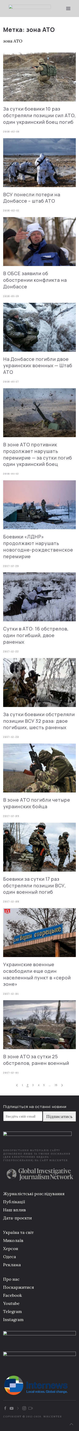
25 (56, 1085)
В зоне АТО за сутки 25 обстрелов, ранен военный (36, 1059)
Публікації (14, 1201)
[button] (68, 8)
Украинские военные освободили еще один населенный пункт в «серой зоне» (37, 974)
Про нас (11, 1279)
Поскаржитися (18, 1287)
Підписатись (59, 1116)
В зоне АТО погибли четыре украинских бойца (36, 803)
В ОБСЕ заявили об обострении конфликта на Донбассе (35, 280)
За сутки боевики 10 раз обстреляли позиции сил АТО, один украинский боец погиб (39, 115)
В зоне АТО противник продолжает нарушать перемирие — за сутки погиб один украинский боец (37, 454)
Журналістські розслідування (33, 1193)
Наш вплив (14, 1209)
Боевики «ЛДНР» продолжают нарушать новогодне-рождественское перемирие (38, 546)
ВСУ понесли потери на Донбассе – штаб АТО (31, 197)
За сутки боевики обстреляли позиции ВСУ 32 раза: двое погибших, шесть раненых (39, 721)
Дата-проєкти (17, 1217)
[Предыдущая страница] (17, 1085)
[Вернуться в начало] (29, 8)
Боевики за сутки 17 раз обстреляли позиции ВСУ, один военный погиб (34, 885)
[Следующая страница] (62, 1085)
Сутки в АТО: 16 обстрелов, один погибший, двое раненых (35, 635)
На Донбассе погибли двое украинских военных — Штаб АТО (37, 366)
